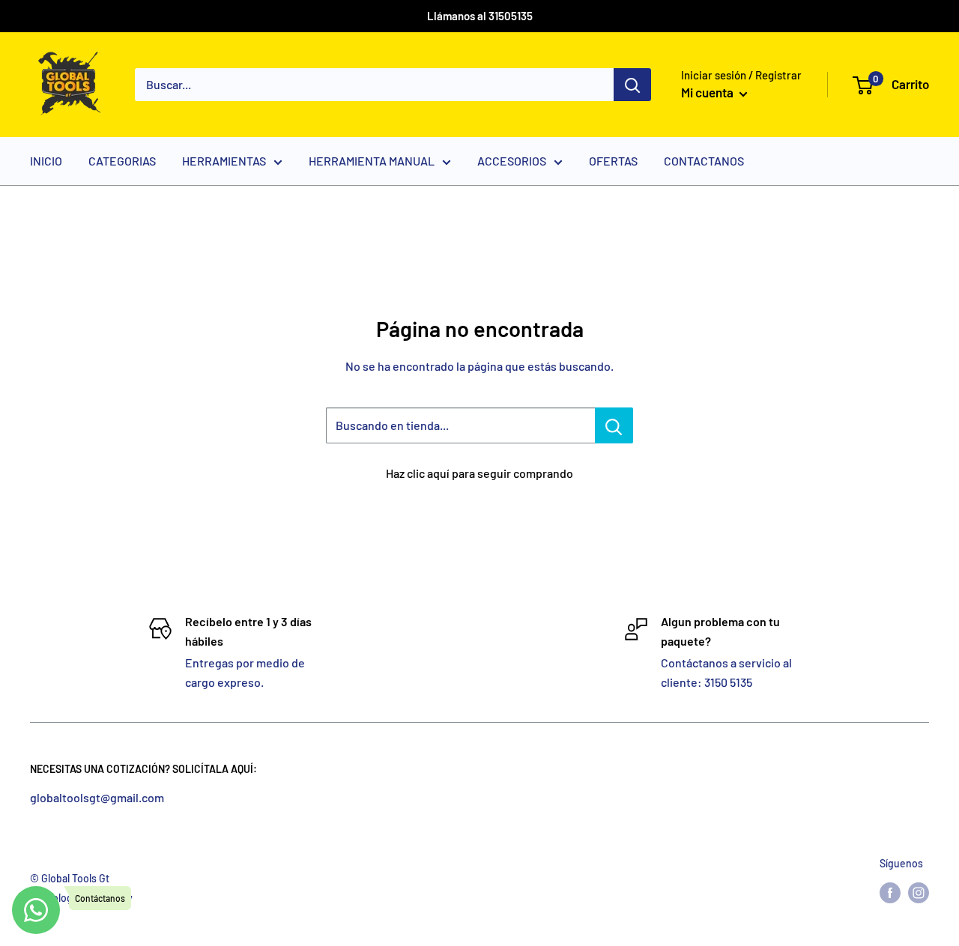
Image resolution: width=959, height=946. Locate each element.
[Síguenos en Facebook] (890, 892)
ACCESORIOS (511, 161)
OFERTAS (613, 161)
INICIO (46, 161)
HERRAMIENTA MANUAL (372, 161)
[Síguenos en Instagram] (918, 892)
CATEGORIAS (122, 161)
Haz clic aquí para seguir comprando (479, 473)
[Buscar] (632, 84)
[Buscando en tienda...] (614, 425)
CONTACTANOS (704, 161)
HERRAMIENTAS (224, 161)
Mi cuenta (708, 92)
